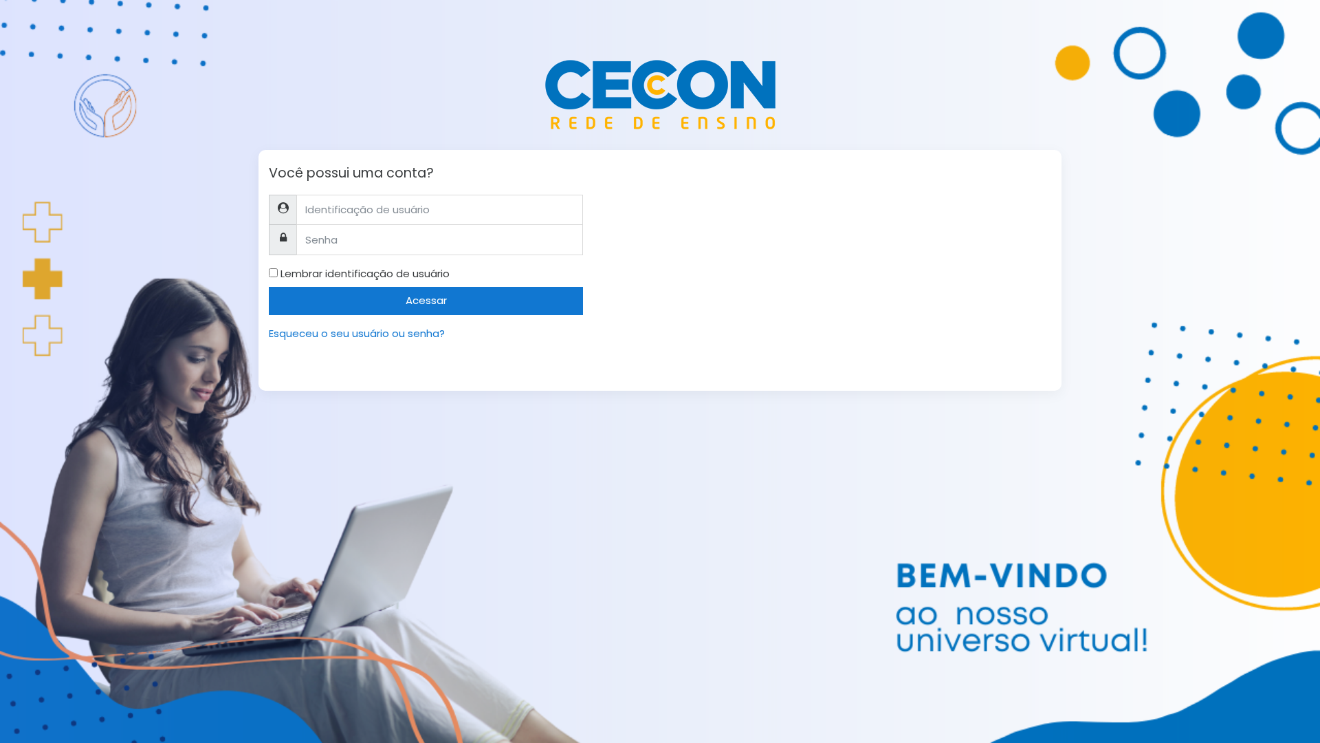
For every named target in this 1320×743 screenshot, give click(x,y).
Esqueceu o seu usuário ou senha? (357, 333)
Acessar (426, 300)
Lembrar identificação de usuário (365, 273)
